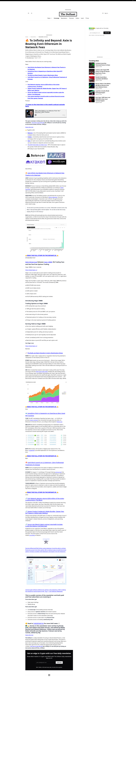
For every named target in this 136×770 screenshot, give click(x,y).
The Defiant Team (30, 57)
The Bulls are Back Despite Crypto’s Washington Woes (45, 353)
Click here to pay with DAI (38, 122)
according (32, 535)
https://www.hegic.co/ (31, 270)
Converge (56, 18)
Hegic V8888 (48, 262)
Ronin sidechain (53, 197)
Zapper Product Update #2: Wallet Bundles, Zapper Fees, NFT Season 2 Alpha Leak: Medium (44, 512)
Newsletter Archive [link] (43, 36)
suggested (31, 450)
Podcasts (71, 18)
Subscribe (59, 662)
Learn (82, 18)
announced (58, 472)
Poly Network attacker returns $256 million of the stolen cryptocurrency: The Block (44, 499)
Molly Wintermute (31, 262)
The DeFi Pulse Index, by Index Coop (37, 145)
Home (26, 36)
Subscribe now (29, 127)
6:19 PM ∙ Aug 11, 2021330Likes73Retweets (51, 591)
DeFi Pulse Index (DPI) (42, 371)
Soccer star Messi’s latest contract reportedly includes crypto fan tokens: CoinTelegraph (44, 525)
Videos (77, 18)
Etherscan (59, 422)
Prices (87, 18)
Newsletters (64, 18)
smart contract (34, 420)
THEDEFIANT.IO (38, 623)
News (48, 18)
